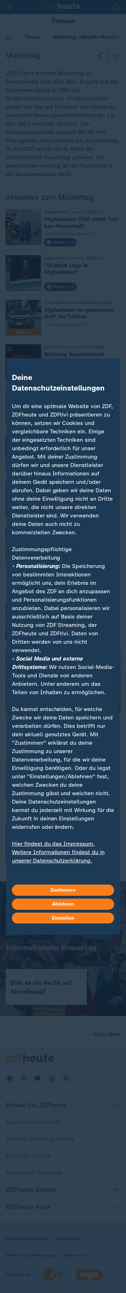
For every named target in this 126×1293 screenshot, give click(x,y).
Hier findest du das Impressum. (53, 843)
